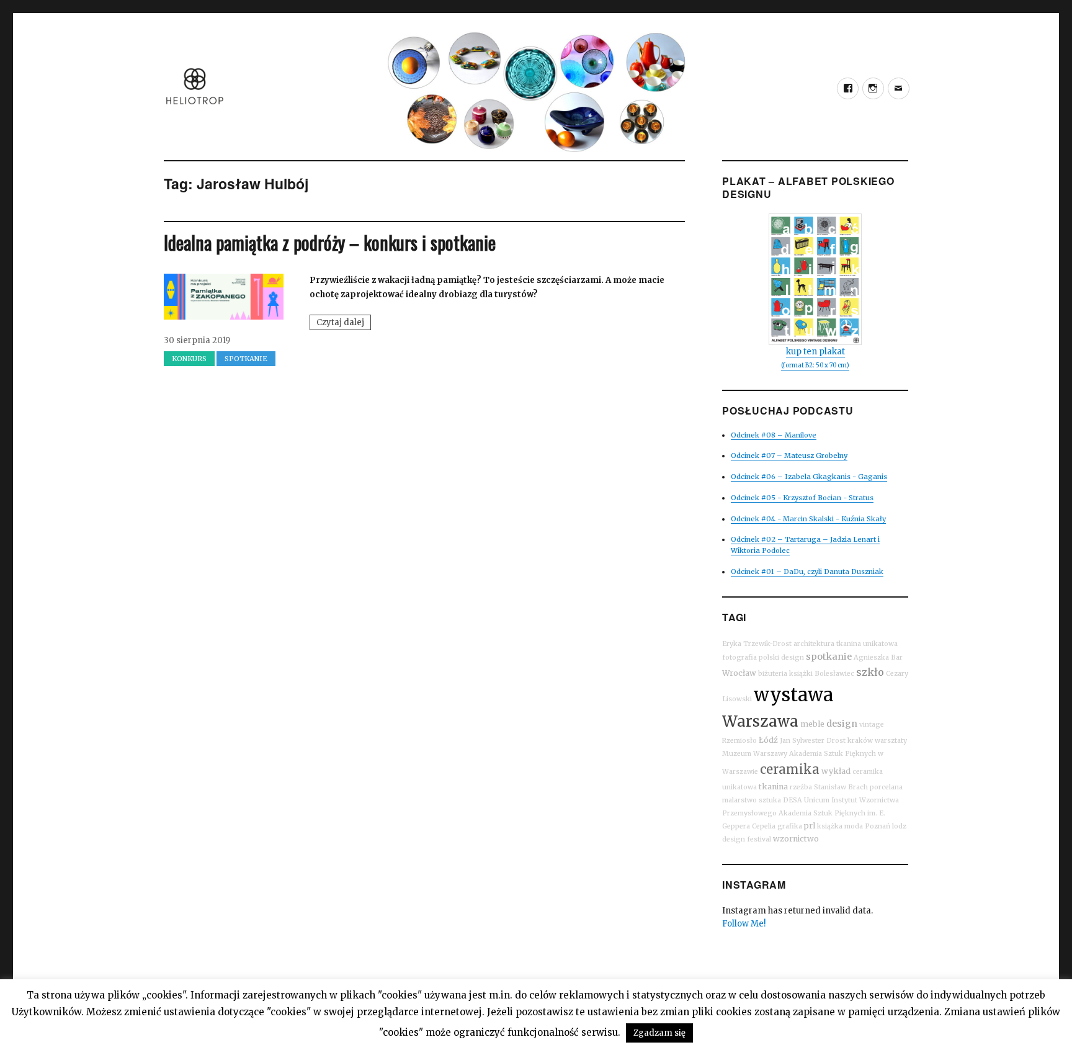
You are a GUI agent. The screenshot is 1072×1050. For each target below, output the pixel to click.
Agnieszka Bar (878, 657)
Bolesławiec (834, 674)
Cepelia (763, 826)
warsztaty (891, 741)
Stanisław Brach (841, 787)
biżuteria (772, 674)
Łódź (768, 740)
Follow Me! (744, 923)
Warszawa (760, 721)
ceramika (790, 769)
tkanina (773, 786)
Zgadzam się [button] (659, 1033)
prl (809, 825)
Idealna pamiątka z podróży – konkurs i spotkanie (330, 242)
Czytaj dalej (343, 323)
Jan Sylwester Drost (813, 741)
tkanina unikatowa (867, 644)
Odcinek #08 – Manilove (773, 435)
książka (829, 826)
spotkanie (829, 656)
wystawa (793, 694)
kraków (860, 741)
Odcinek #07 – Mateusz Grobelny (789, 455)
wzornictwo (796, 838)
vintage (871, 724)
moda (853, 826)
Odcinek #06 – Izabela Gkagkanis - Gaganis (809, 476)
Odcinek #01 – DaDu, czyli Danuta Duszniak (807, 571)
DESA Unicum (806, 800)
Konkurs (189, 358)
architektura (813, 644)
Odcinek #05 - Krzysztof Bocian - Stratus (802, 497)
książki (801, 674)
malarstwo (739, 800)
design (841, 723)
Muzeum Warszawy (754, 754)
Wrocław (739, 673)
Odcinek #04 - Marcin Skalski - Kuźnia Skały (808, 518)
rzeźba (801, 787)
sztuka (770, 800)
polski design (781, 657)
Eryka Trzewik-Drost (757, 644)
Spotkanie (246, 358)
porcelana (886, 787)
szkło (870, 672)
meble (812, 724)
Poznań (877, 826)
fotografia (739, 657)
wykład (836, 771)
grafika (789, 826)
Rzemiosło (739, 741)
